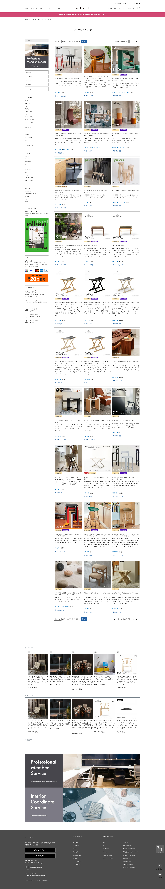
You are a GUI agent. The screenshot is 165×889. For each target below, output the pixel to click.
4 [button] (136, 41)
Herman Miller (29, 180)
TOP (26, 20)
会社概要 (75, 842)
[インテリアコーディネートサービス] (82, 789)
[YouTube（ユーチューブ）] (139, 3)
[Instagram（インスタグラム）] (137, 3)
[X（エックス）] (134, 3)
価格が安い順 (66, 41)
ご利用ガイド (126, 842)
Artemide (27, 183)
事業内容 (75, 852)
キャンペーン (30, 76)
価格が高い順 (76, 41)
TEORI (26, 199)
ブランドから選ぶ (107, 855)
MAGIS (27, 159)
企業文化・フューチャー (79, 855)
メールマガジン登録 (128, 864)
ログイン (125, 3)
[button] (139, 41)
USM (26, 140)
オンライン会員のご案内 (129, 867)
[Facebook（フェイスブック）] (132, 3)
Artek (26, 151)
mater (26, 172)
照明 (104, 845)
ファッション (106, 852)
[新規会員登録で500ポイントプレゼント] (33, 315)
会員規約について (127, 861)
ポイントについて (127, 845)
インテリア (106, 848)
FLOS (26, 185)
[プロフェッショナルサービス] (82, 755)
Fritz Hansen (28, 137)
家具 (30, 20)
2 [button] (131, 41)
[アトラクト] (29, 837)
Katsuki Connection (30, 193)
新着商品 (28, 72)
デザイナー (29, 85)
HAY (26, 164)
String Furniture (29, 175)
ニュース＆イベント (78, 861)
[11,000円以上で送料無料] (33, 310)
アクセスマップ (77, 864)
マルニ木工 (28, 156)
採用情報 (75, 858)
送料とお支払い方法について (130, 852)
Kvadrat (27, 167)
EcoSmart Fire (29, 177)
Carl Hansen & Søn (30, 143)
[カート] (137, 8)
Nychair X (27, 196)
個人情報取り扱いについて (129, 855)
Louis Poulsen (29, 145)
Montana (27, 188)
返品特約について (127, 858)
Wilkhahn (27, 153)
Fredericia (28, 169)
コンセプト (76, 845)
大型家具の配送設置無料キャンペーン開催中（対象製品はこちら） (82, 14)
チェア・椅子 (36, 20)
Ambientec (28, 191)
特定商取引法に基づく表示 (129, 848)
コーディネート (30, 89)
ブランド (28, 80)
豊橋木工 (27, 201)
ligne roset (28, 161)
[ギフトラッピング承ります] (33, 321)
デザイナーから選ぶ (108, 858)
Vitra (26, 148)
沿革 (74, 848)
